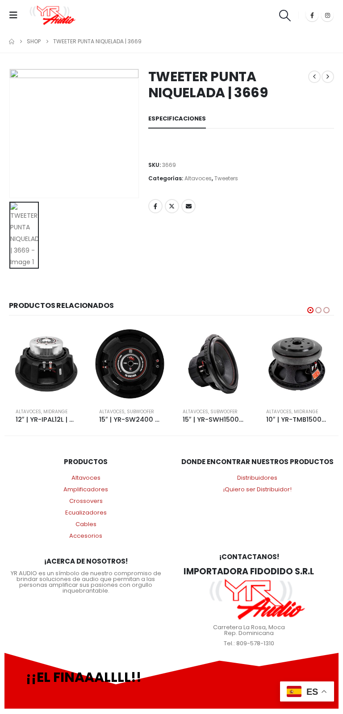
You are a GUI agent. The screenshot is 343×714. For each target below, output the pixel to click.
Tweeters (226, 178)
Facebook (155, 206)
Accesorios (85, 535)
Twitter (172, 206)
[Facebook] (312, 15)
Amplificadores (85, 489)
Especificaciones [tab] (177, 118)
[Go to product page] (46, 364)
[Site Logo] (52, 15)
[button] (16, 15)
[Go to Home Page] (11, 41)
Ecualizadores (86, 512)
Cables (85, 524)
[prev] (314, 77)
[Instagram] (327, 15)
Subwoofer (140, 411)
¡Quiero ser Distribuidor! (257, 489)
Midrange (55, 411)
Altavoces (198, 178)
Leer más (69, 341)
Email (188, 206)
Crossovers (86, 501)
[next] (328, 77)
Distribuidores (257, 477)
